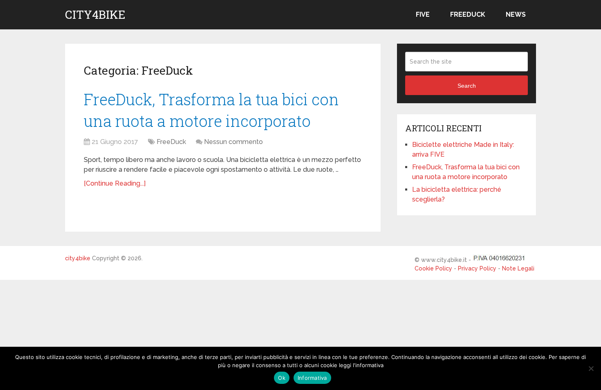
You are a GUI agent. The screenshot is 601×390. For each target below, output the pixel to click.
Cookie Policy (433, 268)
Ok (281, 377)
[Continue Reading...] (115, 183)
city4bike (95, 14)
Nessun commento (233, 142)
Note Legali (518, 268)
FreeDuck (467, 14)
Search (466, 85)
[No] (591, 368)
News (516, 14)
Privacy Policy (477, 268)
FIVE (423, 14)
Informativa (312, 377)
